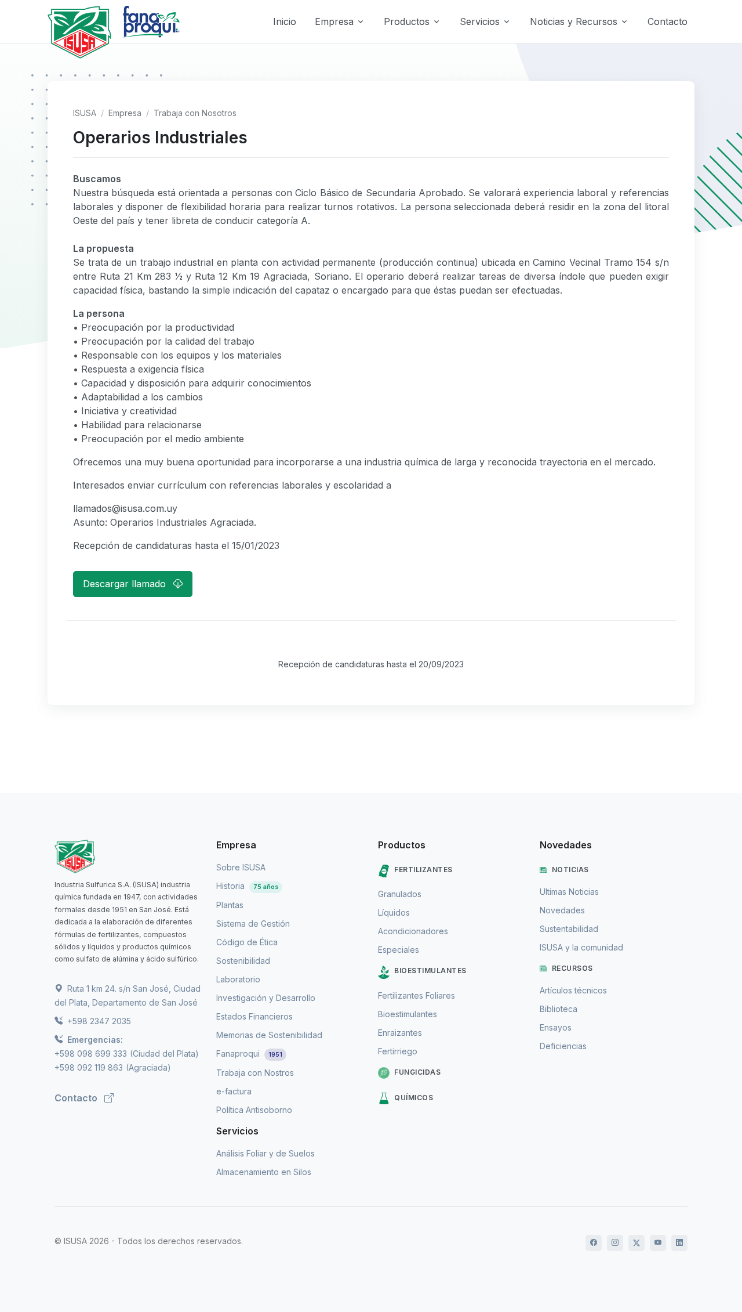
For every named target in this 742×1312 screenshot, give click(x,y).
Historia (247, 886)
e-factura (234, 1091)
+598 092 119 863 (88, 1067)
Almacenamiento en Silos (263, 1172)
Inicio (284, 21)
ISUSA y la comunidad (581, 947)
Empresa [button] (334, 21)
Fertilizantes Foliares (416, 995)
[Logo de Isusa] (79, 32)
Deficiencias (563, 1046)
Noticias (570, 869)
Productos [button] (407, 21)
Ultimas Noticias (569, 892)
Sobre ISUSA (240, 867)
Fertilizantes (423, 869)
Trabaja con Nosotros (195, 113)
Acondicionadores (413, 931)
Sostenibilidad (243, 961)
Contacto (668, 21)
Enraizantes (400, 1033)
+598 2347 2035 (98, 1021)
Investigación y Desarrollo (265, 998)
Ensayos (556, 1027)
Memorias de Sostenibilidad (269, 1035)
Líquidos (394, 912)
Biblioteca (558, 1009)
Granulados (399, 894)
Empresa (124, 113)
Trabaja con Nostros (255, 1073)
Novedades (562, 910)
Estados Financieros (254, 1016)
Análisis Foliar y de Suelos (265, 1153)
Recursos (572, 968)
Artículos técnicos (573, 990)
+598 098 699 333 (90, 1053)
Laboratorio (238, 979)
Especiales (398, 950)
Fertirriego (397, 1051)
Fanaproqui (249, 1053)
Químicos (413, 1097)
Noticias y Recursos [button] (573, 21)
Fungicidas (417, 1072)
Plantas (229, 905)
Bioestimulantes (430, 970)
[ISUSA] (128, 856)
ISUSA (84, 113)
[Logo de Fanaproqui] (151, 32)
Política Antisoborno (254, 1110)
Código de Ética (247, 942)
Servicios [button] (480, 21)
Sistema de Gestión (253, 923)
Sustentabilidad (569, 929)
